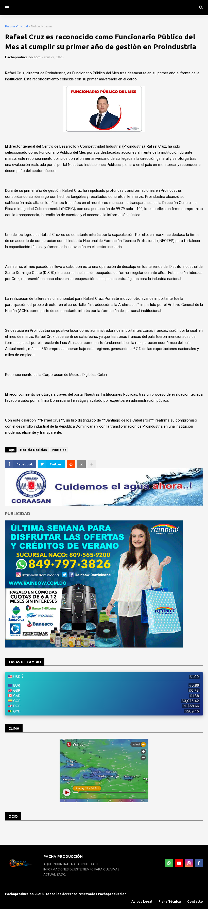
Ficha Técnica (170, 901)
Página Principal (16, 26)
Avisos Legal (141, 901)
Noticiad (59, 449)
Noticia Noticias (42, 26)
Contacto (195, 901)
